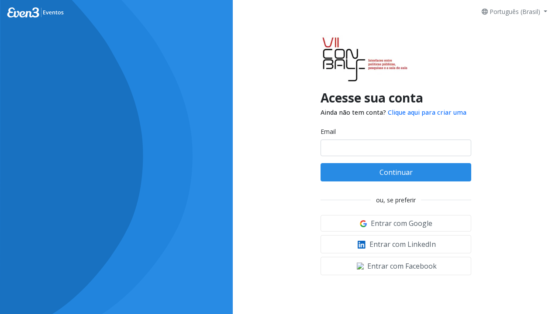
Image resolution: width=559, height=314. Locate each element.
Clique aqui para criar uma (427, 112)
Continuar (396, 172)
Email (328, 131)
